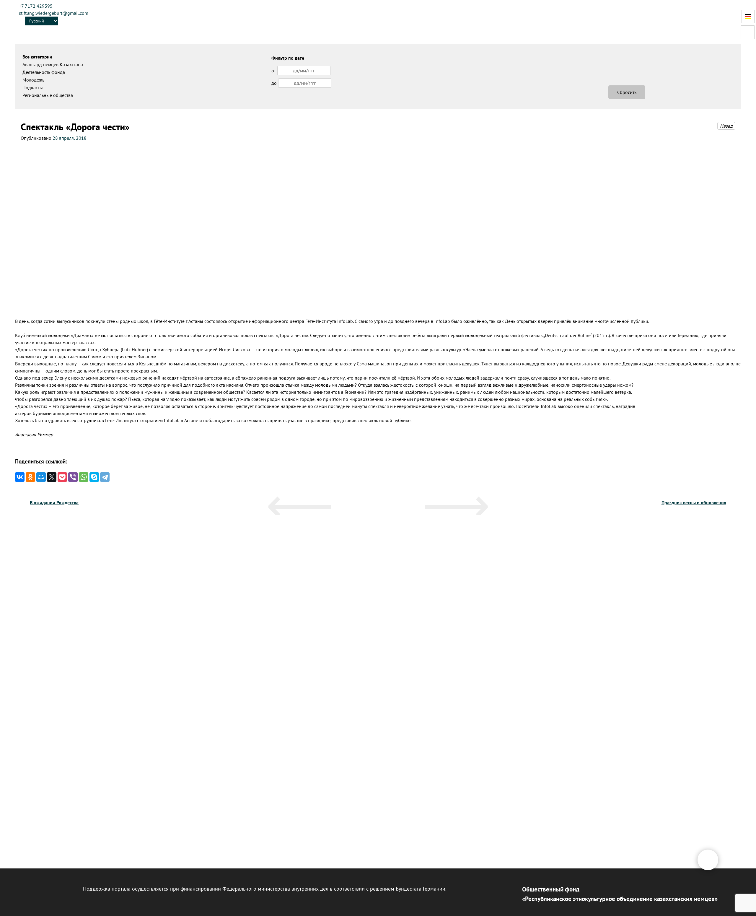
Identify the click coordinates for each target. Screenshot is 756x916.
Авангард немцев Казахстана (52, 64)
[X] (51, 477)
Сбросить (626, 92)
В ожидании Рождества (54, 502)
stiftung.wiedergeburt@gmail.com (53, 13)
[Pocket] (62, 477)
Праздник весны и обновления (694, 502)
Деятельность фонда (43, 72)
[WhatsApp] (83, 477)
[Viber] (73, 477)
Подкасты (32, 87)
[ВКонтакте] (20, 477)
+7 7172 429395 (36, 6)
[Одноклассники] (30, 477)
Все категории (37, 56)
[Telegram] (105, 477)
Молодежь (33, 79)
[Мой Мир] (41, 477)
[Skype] (94, 477)
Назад (726, 126)
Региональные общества (47, 95)
